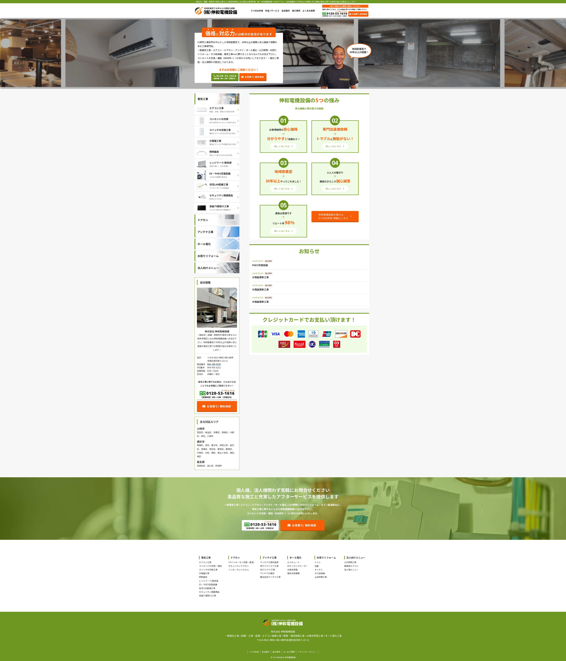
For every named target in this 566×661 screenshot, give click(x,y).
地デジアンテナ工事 (269, 565)
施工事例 (276, 651)
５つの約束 (254, 651)
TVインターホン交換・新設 (241, 562)
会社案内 (265, 651)
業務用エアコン (351, 565)
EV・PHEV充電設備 (208, 584)
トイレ (318, 562)
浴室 (317, 565)
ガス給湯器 (320, 573)
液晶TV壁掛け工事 (207, 595)
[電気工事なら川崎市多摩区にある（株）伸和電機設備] (216, 11)
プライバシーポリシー (307, 651)
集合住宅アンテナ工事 (270, 576)
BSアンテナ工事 (267, 569)
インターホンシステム (238, 569)
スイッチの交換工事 (208, 569)
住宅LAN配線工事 (207, 588)
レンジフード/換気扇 (208, 580)
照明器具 (203, 576)
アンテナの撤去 (267, 573)
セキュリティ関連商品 (209, 591)
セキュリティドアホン (238, 565)
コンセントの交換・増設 (210, 565)
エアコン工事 (205, 562)
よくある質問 (289, 651)
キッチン (319, 569)
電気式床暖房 (293, 573)
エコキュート (293, 562)
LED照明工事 (350, 562)
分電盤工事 (204, 573)
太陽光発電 (292, 569)
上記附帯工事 (321, 576)
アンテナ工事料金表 (269, 562)
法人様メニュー (351, 569)
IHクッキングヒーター (297, 565)
